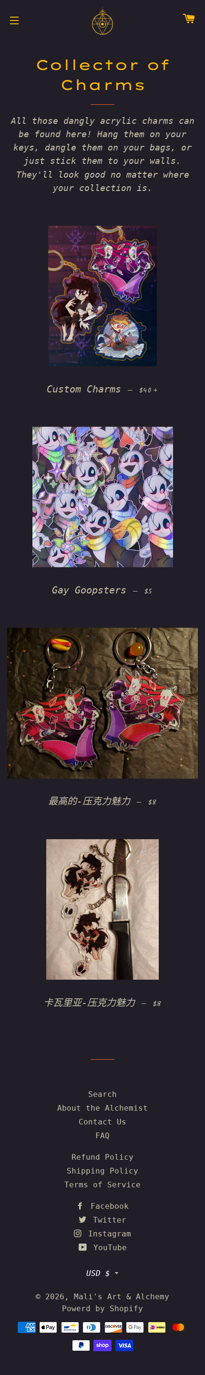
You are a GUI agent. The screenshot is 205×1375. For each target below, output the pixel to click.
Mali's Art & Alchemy (121, 1296)
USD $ (98, 1273)
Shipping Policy (102, 1170)
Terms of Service (102, 1184)
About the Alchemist (102, 1108)
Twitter (107, 1219)
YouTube (108, 1247)
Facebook (107, 1206)
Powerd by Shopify (102, 1308)
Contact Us (102, 1121)
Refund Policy (102, 1157)
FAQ (102, 1135)
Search (102, 1094)
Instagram (107, 1233)
